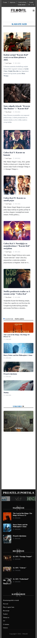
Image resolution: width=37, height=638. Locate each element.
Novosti (5, 604)
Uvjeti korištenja (22, 2)
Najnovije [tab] (9, 319)
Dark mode (21, 5)
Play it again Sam (8, 607)
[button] (33, 11)
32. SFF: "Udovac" (19, 568)
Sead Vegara (8, 63)
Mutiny (6, 392)
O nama (5, 2)
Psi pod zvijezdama (10, 374)
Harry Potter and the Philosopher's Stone (18, 355)
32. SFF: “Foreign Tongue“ (22, 556)
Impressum (12, 2)
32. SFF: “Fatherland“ (21, 579)
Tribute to (6, 617)
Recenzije (18, 551)
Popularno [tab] (19, 319)
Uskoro (17, 406)
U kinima (6, 624)
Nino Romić (8, 112)
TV (4, 621)
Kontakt (31, 2)
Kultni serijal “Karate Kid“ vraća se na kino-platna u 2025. (16, 57)
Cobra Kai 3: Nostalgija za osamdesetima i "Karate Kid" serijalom (17, 245)
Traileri (5, 614)
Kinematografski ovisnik (11, 600)
